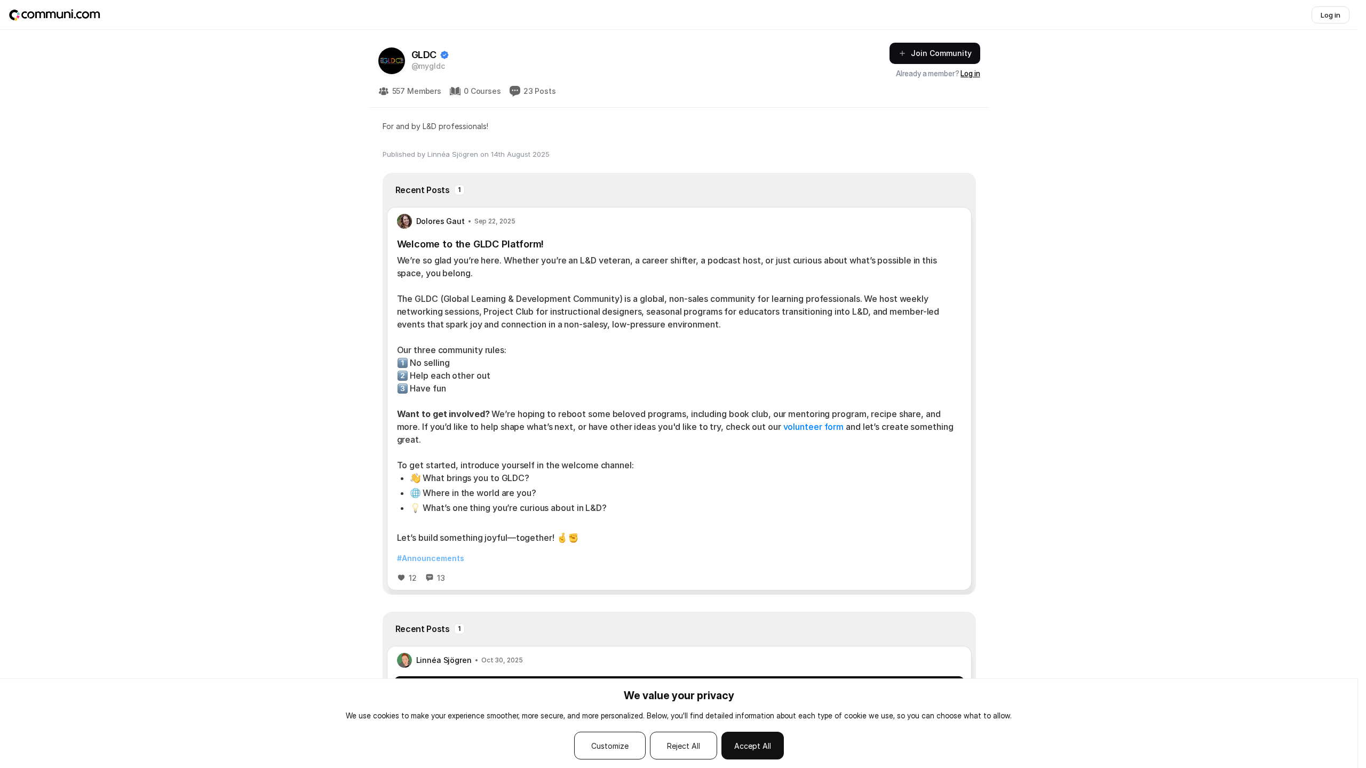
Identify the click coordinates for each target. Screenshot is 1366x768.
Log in (970, 73)
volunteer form (813, 426)
